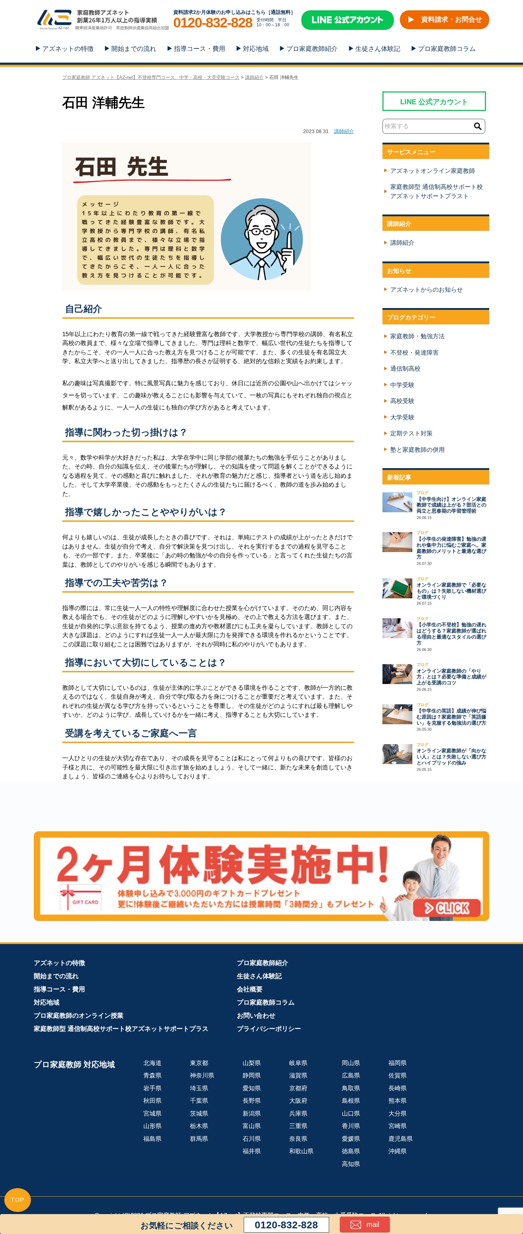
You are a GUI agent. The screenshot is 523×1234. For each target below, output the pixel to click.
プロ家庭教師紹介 (312, 48)
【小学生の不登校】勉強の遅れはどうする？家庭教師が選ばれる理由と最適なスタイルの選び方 (451, 633)
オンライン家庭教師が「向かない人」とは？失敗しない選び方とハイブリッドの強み (451, 757)
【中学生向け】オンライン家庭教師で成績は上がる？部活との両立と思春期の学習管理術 (451, 505)
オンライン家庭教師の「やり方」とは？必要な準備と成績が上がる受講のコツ (451, 677)
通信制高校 (405, 368)
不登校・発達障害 (414, 352)
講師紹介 (344, 131)
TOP (18, 1200)
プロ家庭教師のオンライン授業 (78, 1015)
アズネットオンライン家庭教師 (432, 171)
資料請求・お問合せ (451, 19)
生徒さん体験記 (377, 48)
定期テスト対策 (411, 433)
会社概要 (250, 989)
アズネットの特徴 (68, 48)
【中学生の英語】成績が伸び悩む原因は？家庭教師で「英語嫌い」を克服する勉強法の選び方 (451, 717)
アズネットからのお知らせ (426, 289)
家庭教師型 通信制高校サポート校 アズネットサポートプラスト (436, 192)
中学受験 (402, 385)
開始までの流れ (133, 48)
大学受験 (402, 417)
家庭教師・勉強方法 (417, 336)
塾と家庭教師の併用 (417, 449)
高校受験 (402, 401)
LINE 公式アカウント (434, 102)
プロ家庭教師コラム (447, 48)
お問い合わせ (256, 1015)
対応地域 (256, 48)
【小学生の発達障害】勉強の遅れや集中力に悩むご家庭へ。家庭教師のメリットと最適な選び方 (451, 548)
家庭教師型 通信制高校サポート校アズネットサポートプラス (121, 1028)
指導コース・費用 (199, 48)
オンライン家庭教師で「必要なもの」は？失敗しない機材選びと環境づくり (451, 591)
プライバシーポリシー (269, 1028)
